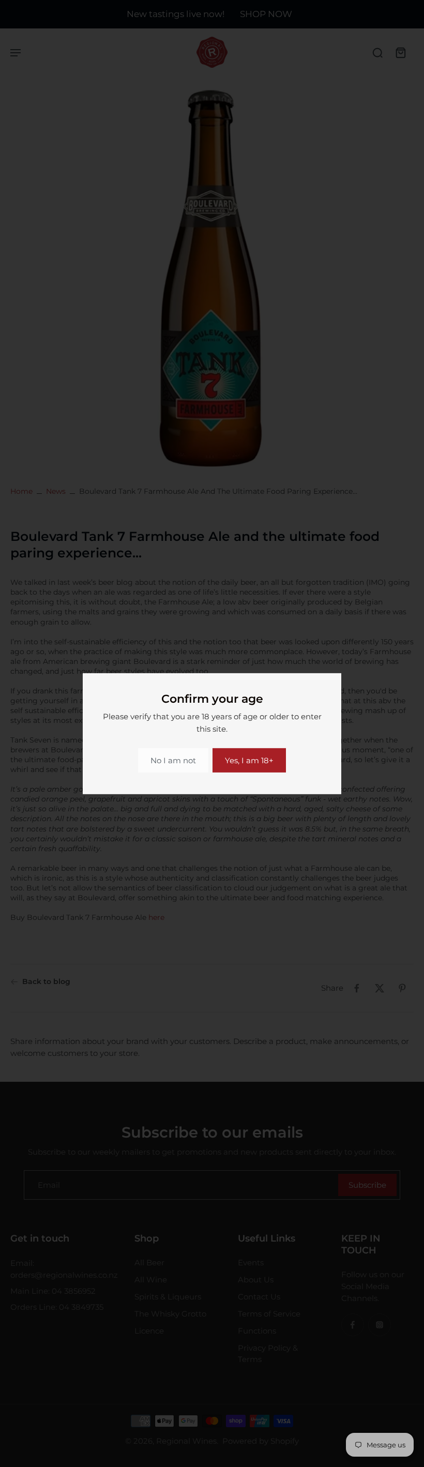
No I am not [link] (173, 760)
